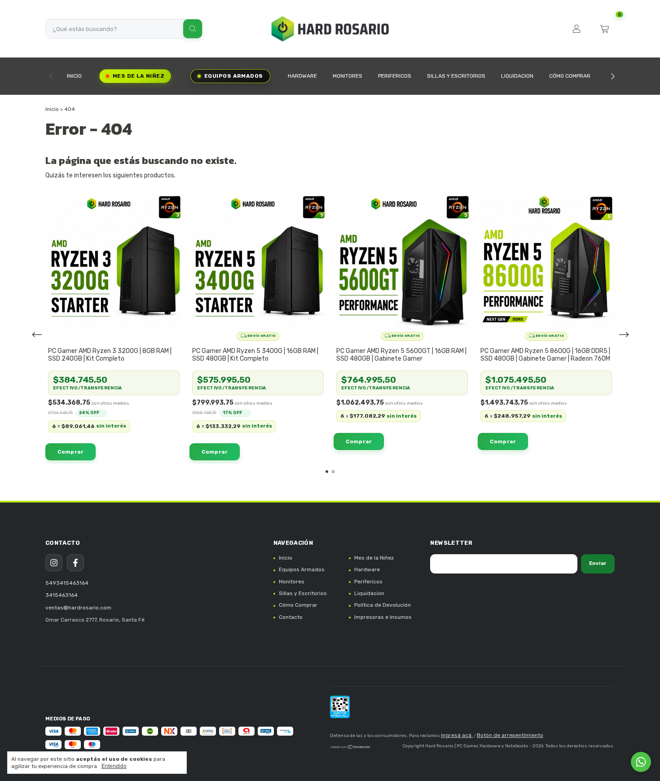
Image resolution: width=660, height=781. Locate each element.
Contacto (291, 617)
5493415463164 (66, 583)
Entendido (114, 766)
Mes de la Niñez (138, 76)
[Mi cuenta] (576, 28)
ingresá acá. (457, 735)
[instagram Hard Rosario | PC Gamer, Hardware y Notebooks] (53, 562)
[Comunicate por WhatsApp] (641, 762)
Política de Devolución (382, 605)
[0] (604, 28)
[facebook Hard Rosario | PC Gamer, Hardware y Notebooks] (75, 562)
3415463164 (61, 595)
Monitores (347, 76)
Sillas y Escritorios (456, 76)
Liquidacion (517, 76)
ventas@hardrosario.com (78, 608)
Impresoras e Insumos (383, 617)
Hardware (302, 76)
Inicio (74, 76)
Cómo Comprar (569, 76)
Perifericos (394, 76)
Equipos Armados (233, 76)
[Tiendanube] (350, 748)
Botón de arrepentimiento (510, 735)
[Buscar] (192, 28)
